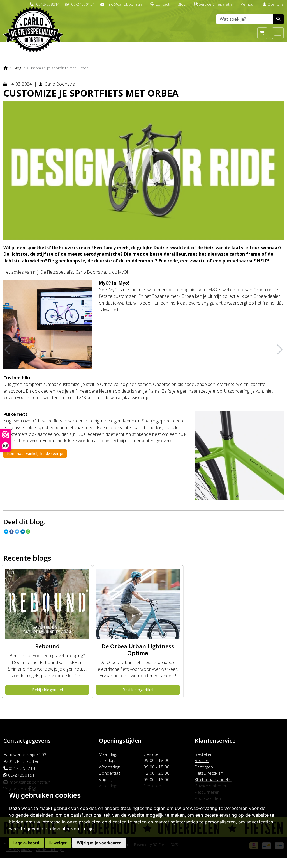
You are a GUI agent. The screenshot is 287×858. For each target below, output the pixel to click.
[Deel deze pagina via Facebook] (12, 531)
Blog (182, 4)
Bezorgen (204, 767)
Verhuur (248, 4)
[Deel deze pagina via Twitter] (17, 531)
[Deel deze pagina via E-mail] (6, 531)
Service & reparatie (216, 4)
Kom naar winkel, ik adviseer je (35, 453)
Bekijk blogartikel (47, 689)
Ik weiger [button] (58, 842)
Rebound (47, 646)
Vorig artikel (8, 349)
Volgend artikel (279, 349)
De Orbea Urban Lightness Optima (137, 649)
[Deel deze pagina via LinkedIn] (23, 531)
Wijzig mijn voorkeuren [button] (99, 842)
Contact (162, 4)
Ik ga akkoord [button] (26, 842)
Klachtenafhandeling (214, 779)
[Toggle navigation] (278, 33)
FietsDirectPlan (209, 773)
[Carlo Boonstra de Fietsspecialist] (33, 20)
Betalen (202, 760)
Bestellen (204, 754)
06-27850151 (83, 4)
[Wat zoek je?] (278, 19)
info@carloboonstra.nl (127, 4)
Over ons (275, 4)
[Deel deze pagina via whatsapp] (28, 531)
